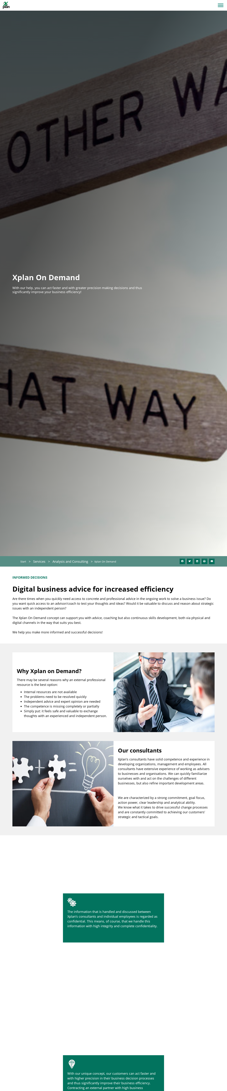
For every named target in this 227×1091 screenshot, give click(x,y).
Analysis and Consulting (70, 561)
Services (39, 561)
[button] (182, 561)
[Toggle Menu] (220, 5)
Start (23, 561)
